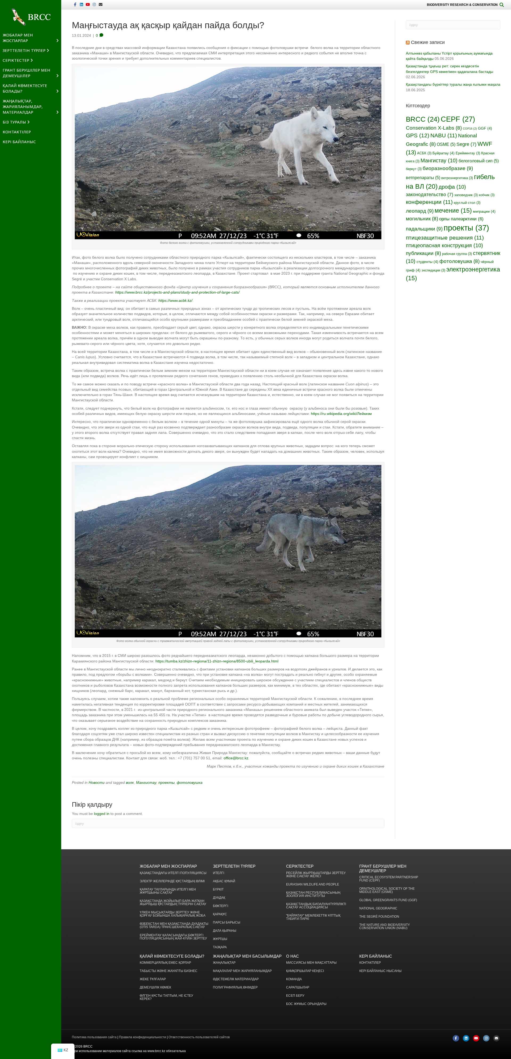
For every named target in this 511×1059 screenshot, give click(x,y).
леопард (420, 211)
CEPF (458, 119)
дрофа (452, 187)
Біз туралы (14, 122)
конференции (429, 202)
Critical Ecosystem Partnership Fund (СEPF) (388, 879)
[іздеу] (501, 5)
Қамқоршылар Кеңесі (305, 971)
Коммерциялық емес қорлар (165, 963)
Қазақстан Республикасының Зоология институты (313, 894)
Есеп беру (295, 996)
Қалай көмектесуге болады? (25, 88)
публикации (423, 253)
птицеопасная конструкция (444, 245)
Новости (97, 782)
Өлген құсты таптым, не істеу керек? (166, 997)
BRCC (423, 119)
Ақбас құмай (224, 881)
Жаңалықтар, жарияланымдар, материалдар (23, 106)
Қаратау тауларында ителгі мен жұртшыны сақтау (168, 891)
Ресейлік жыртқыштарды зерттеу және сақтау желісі (316, 874)
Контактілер (17, 131)
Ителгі (218, 873)
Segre (466, 144)
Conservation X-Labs (434, 128)
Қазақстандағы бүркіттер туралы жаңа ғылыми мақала (453, 84)
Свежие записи (428, 42)
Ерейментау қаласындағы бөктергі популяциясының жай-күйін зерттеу (173, 937)
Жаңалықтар (224, 963)
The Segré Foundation (379, 916)
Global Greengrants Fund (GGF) (388, 900)
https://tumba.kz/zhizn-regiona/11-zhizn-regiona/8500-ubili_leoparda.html (216, 661)
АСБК (424, 153)
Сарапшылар (297, 987)
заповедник (466, 195)
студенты (427, 261)
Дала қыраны (224, 931)
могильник (422, 218)
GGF (485, 128)
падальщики (424, 229)
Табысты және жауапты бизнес (168, 971)
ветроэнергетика (457, 178)
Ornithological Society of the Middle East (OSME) (387, 890)
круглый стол (467, 203)
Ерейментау (468, 153)
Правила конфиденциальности (142, 1037)
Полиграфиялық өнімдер (235, 987)
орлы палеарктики (461, 218)
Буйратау (443, 153)
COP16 (470, 128)
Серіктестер (16, 60)
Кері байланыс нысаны (380, 971)
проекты (166, 782)
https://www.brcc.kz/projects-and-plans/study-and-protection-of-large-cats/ (177, 292)
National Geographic (378, 908)
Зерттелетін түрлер (24, 50)
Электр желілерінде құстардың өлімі (172, 881)
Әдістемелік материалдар (236, 979)
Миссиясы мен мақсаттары (311, 963)
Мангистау (146, 782)
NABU (443, 135)
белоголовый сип (479, 161)
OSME (446, 144)
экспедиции (433, 270)
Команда (294, 979)
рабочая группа (457, 254)
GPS (417, 135)
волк (130, 782)
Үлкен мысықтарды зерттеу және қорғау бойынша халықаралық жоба (172, 914)
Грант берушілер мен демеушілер (26, 72)
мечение (453, 210)
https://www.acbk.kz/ (175, 300)
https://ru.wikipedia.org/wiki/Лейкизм (341, 413)
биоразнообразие (448, 168)
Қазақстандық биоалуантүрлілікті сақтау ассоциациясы (316, 906)
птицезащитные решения (445, 237)
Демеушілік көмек (155, 987)
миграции (484, 211)
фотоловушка (190, 782)
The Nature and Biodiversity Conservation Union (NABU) (384, 926)
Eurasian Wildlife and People (312, 884)
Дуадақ (219, 898)
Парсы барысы (226, 922)
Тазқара (220, 947)
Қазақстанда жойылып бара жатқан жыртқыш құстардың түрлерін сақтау (173, 902)
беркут (414, 169)
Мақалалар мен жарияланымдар (242, 971)
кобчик (486, 195)
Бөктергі (220, 906)
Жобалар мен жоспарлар (18, 37)
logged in (101, 813)
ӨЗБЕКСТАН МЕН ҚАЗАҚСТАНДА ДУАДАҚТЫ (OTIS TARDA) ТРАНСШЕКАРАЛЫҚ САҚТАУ (174, 925)
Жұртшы (220, 939)
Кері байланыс (19, 141)
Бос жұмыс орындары (306, 1004)
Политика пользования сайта (94, 1037)
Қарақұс (220, 914)
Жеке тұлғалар (153, 979)
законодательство (429, 194)
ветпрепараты (423, 177)
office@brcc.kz (236, 758)
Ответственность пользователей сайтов (199, 1037)
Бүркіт (218, 889)
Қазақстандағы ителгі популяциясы (173, 873)
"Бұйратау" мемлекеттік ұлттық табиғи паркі (313, 917)
